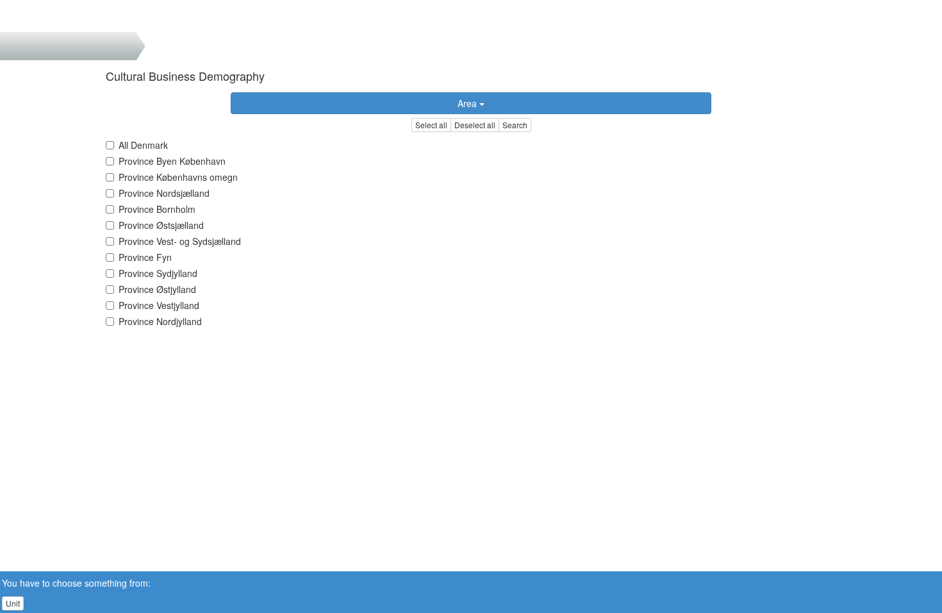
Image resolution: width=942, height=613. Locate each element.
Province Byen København (172, 161)
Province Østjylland (157, 289)
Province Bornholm (157, 209)
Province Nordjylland (160, 321)
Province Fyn (145, 257)
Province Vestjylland (159, 305)
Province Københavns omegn (178, 177)
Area (468, 103)
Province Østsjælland (161, 225)
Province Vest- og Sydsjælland (180, 241)
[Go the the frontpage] (31, 16)
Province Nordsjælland (164, 193)
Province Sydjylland (158, 273)
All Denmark (143, 145)
